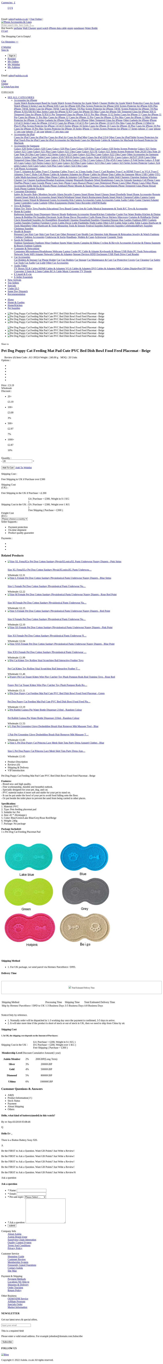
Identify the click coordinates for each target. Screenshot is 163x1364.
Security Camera (72, 194)
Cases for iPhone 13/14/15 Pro (72, 123)
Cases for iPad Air (57, 137)
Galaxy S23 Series (34, 163)
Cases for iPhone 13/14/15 (43, 123)
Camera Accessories (84, 200)
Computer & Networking (26, 248)
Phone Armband (58, 185)
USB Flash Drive (117, 254)
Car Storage (80, 260)
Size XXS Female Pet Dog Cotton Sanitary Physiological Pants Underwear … (47, 652)
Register (12, 58)
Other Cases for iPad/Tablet (122, 137)
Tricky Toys (32, 208)
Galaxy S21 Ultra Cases (69, 151)
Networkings (149, 251)
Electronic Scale (54, 217)
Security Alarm (56, 194)
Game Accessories (104, 200)
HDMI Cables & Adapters (52, 268)
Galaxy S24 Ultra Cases (75, 165)
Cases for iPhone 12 (58, 117)
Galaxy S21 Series (147, 148)
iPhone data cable (58, 28)
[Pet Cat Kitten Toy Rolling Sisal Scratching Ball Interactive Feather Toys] (45, 660)
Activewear (100, 237)
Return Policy (14, 1290)
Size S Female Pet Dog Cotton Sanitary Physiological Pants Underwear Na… (47, 619)
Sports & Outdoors (23, 240)
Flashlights (83, 223)
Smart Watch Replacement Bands (92, 197)
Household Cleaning (68, 220)
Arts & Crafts (86, 208)
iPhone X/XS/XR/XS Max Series (31, 111)
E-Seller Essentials (23, 277)
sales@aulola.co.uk (18, 19)
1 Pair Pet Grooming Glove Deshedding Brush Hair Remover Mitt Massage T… (48, 734)
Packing (40, 188)
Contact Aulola (15, 1268)
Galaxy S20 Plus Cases (64, 148)
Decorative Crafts (86, 217)
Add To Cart (8, 467)
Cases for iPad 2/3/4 (98, 137)
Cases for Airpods (123, 180)
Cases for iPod (46, 140)
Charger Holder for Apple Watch (115, 103)
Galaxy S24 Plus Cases (51, 165)
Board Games (72, 208)
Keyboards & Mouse (110, 251)
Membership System (18, 1262)
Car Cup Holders (65, 260)
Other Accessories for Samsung (142, 154)
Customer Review (17, 1259)
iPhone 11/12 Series (110, 114)
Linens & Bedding (23, 217)
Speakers (137, 180)
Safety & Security (23, 194)
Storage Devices (81, 254)
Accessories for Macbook (67, 140)
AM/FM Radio (98, 203)
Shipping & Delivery (18, 1284)
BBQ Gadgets (149, 220)
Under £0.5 (13, 288)
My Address (14, 67)
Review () (10, 357)
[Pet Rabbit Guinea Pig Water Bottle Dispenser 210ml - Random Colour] (45, 709)
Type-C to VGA (142, 171)
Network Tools (22, 254)
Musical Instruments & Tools (108, 208)
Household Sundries (89, 220)
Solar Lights (128, 223)
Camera (144, 197)
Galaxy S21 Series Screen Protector (116, 151)
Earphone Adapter (64, 180)
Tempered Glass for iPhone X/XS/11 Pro (34, 114)
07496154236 (7, 92)
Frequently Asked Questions (22, 1265)
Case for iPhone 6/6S (48, 106)
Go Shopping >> (9, 41)
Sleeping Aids (101, 234)
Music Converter (71, 271)
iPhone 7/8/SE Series (25, 108)
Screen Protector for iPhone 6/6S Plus (139, 106)
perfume (18, 28)
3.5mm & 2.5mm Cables (37, 271)
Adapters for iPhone (79, 174)
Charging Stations (139, 177)
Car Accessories (22, 257)
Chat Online (36, 19)
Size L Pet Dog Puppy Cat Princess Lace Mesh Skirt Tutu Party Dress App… (46, 751)
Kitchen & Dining (151, 214)
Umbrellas (110, 214)
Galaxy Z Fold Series (134, 160)
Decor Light (71, 223)
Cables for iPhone (99, 174)
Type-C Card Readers (104, 171)
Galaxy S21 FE (90, 151)
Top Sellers (13, 282)
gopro (70, 28)
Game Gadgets (39, 203)
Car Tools (19, 262)
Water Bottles (135, 214)
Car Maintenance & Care (100, 260)
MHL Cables (123, 268)
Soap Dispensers (42, 214)
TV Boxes (19, 268)
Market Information (17, 1307)
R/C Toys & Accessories (135, 208)
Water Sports (73, 242)
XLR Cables (32, 268)
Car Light (40, 262)
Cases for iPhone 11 (131, 114)
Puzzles (42, 208)
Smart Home (88, 194)
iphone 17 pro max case (57, 131)
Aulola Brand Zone (17, 1236)
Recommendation (16, 294)
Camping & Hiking (90, 242)
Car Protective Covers (124, 260)
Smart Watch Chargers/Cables (124, 197)
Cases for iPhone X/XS (60, 111)
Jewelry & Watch (141, 234)
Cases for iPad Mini (77, 137)
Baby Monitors (40, 194)
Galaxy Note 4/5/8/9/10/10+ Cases (104, 157)
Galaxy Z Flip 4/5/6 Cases (109, 160)
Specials (12, 285)
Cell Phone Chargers (88, 177)
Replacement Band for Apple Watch (46, 103)
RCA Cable (56, 271)
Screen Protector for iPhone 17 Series (119, 128)
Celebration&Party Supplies (138, 225)
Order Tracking (15, 1287)
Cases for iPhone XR (110, 111)
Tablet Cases (43, 157)
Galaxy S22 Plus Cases (89, 154)
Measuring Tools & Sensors (71, 225)
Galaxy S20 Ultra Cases (88, 148)
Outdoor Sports (59, 242)
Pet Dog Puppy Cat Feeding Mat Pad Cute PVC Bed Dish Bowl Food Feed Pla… (49, 701)
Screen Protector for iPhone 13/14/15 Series (49, 126)
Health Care (88, 234)
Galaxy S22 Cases (68, 154)
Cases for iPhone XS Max (86, 111)
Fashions (154, 234)
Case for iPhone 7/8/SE (47, 108)
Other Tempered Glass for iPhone (106, 120)
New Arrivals (14, 280)
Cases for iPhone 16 (99, 126)
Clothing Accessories (34, 237)
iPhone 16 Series (80, 126)
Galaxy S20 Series (23, 148)
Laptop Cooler (70, 251)
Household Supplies (31, 220)
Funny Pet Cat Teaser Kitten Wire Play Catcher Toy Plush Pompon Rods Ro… (47, 685)
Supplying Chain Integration (22, 1239)
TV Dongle (86, 271)
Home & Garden (22, 211)
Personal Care (21, 234)
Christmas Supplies (23, 228)
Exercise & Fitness (142, 242)
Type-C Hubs (31, 174)
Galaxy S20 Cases (42, 148)
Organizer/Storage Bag (112, 220)
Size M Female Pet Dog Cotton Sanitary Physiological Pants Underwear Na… (47, 602)
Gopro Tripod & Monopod (36, 200)
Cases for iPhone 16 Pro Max (29, 128)
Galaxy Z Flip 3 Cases (83, 160)
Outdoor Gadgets (32, 245)
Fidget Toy (20, 208)
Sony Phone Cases (68, 183)
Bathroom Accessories (78, 214)
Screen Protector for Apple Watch (82, 103)
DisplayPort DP (138, 268)
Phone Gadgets (27, 188)
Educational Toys (56, 208)
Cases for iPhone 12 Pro (81, 117)
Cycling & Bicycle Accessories (116, 242)
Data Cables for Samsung (121, 174)
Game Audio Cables (124, 200)
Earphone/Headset (45, 180)
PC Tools (138, 251)
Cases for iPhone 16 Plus (122, 126)
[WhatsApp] (10, 86)
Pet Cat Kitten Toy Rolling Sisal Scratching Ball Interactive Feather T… (44, 668)
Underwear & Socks (55, 237)
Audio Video (20, 265)
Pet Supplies (39, 217)
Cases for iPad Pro (38, 137)
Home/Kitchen (97, 214)
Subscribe (7, 1342)
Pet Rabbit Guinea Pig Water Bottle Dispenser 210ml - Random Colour (43, 718)
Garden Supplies (22, 223)
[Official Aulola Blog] (5, 1354)
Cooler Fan (122, 214)
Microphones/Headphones (39, 251)
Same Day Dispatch (18, 291)
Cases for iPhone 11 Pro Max (33, 117)
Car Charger (29, 180)
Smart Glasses (102, 194)
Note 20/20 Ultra (143, 151)
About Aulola (14, 1234)
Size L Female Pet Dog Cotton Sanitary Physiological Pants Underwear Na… (47, 586)
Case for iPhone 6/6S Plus (72, 106)
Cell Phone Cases (151, 180)
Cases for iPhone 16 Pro (148, 126)
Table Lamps (142, 223)
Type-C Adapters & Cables (28, 171)
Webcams (57, 251)
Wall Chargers (122, 177)
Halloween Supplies (114, 225)
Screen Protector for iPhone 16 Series (63, 128)
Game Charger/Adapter (147, 200)
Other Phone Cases (40, 160)
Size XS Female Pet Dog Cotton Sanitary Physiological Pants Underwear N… (47, 635)
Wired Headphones (103, 180)
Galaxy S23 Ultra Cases (99, 163)
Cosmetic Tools (115, 237)
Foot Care (55, 234)
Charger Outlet (107, 177)
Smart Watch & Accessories (36, 197)
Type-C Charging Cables (55, 171)
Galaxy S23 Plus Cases (74, 163)
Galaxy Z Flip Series (61, 160)
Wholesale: (16, 575)
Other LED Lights (112, 223)
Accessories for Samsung (26, 146)
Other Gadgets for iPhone (136, 120)
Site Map (12, 1270)
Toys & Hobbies (22, 205)
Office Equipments (58, 203)
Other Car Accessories (57, 262)
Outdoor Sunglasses (24, 242)
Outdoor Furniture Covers (44, 223)
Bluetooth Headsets (83, 180)
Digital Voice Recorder (79, 203)
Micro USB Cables (144, 174)
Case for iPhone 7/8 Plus (72, 108)
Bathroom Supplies (24, 214)
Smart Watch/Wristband (62, 197)
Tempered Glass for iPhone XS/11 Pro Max (77, 114)
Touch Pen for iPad (29, 140)
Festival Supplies (95, 225)
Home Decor (70, 217)
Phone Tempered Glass (130, 185)
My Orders (13, 61)
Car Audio (30, 262)
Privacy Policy (15, 1248)
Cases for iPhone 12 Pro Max (109, 117)
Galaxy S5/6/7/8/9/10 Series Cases (68, 157)
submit (12, 1225)
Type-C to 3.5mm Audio (80, 171)
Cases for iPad (21, 137)
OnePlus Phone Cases (25, 183)
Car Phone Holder (47, 260)
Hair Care (34, 234)
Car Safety (155, 260)
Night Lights (96, 223)
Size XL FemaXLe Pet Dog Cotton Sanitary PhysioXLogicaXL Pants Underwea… (50, 569)
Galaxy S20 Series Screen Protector (119, 148)
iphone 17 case (145, 128)
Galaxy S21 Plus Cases (45, 151)
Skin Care (44, 234)
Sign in (12, 56)
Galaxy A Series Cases (25, 157)
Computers (20, 251)
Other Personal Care (70, 234)
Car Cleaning (142, 260)
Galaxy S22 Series (49, 154)
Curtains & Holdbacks (140, 217)
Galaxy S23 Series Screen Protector (129, 163)
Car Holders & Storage (26, 260)
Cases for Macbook (90, 140)
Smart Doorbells (118, 194)
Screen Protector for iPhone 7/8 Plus (139, 108)
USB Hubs (127, 251)
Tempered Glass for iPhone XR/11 (138, 111)
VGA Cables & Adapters (78, 268)
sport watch (42, 28)
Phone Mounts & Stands (80, 185)
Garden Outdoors (133, 220)
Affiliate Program (16, 1301)
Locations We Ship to (18, 1281)
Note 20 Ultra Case (29, 154)
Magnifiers (25, 225)
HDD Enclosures (99, 254)
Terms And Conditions (19, 1245)
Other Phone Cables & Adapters (61, 177)
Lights (61, 223)
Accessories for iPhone (25, 100)
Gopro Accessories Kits (62, 200)
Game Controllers (23, 203)
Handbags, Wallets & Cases (80, 237)
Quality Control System (19, 1242)
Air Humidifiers (49, 220)
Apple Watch (21, 103)
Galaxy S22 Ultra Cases (114, 154)
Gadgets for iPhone (55, 120)
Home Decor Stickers (106, 217)
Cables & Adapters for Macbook (117, 140)
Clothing (18, 237)
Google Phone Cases (47, 183)
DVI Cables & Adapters (103, 268)
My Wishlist (14, 64)
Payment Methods (17, 1279)
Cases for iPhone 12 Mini (137, 117)
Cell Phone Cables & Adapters (53, 174)
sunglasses (79, 28)
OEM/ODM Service (18, 1298)
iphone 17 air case (35, 131)
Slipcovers (122, 217)
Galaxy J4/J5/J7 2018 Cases (136, 157)
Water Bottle (91, 28)
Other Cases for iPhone (76, 120)
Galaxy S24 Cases (29, 165)
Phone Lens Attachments (105, 185)
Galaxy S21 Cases (23, 151)
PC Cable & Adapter (89, 251)
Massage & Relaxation (120, 234)
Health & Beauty (22, 231)
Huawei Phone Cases (89, 183)
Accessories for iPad (24, 134)
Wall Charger (29, 28)
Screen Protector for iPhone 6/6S (102, 106)
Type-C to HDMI (125, 171)
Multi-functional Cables (33, 177)
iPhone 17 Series (91, 128)
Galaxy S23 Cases (53, 163)
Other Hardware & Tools (44, 225)
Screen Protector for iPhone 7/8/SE (103, 108)
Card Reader (132, 254)
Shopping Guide (16, 1256)
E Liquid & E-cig (23, 274)
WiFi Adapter (37, 254)
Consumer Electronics (25, 191)
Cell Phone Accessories (26, 168)
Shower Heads (58, 214)
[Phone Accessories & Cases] (16, 22)
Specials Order (15, 1304)
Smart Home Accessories (139, 194)
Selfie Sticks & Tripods (38, 185)
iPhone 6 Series (29, 106)
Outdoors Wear (43, 242)
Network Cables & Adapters (58, 254)
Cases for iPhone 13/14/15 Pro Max (107, 123)
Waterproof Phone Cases (112, 183)
